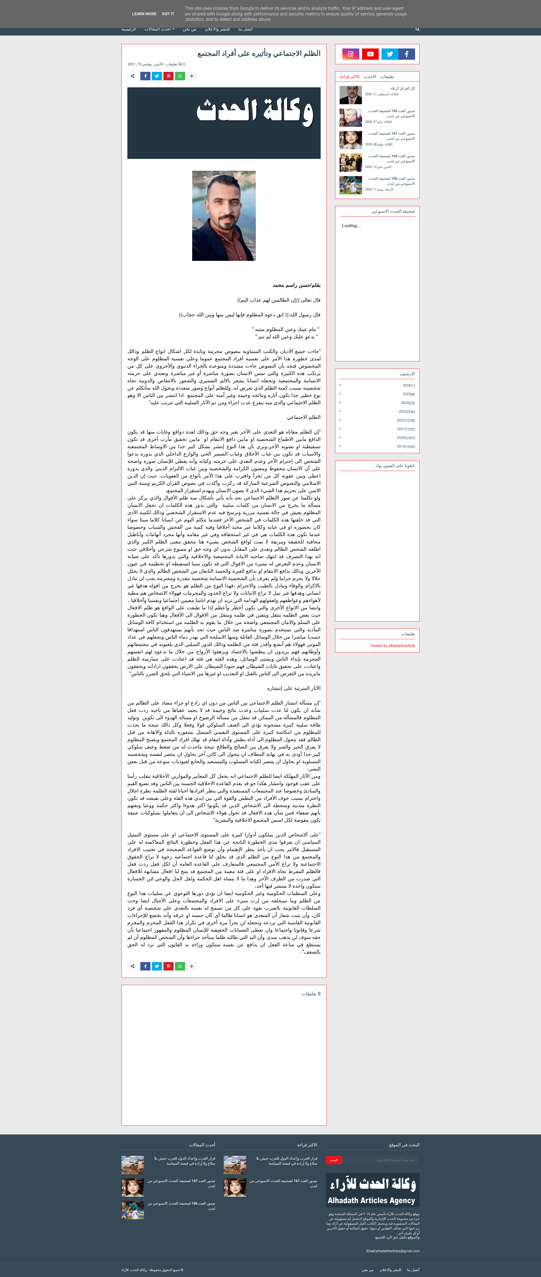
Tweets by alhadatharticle (392, 645)
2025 (409, 394)
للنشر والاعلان (390, 1270)
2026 (409, 385)
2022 (406, 420)
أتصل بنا (413, 1270)
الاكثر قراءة (350, 76)
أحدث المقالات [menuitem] (158, 29)
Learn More (144, 14)
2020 (406, 438)
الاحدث (370, 76)
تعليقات (387, 76)
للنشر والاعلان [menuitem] (217, 29)
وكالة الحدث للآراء (134, 1270)
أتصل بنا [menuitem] (245, 29)
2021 (406, 429)
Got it (168, 14)
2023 (407, 412)
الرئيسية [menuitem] (128, 29)
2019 (406, 446)
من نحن (368, 1270)
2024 (408, 403)
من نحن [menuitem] (189, 29)
